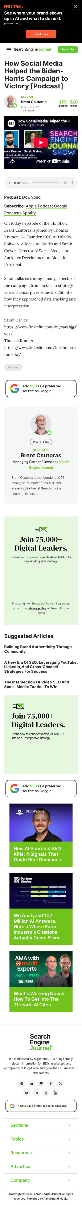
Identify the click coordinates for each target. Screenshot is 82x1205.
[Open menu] (8, 49)
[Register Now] (41, 822)
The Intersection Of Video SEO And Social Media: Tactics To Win (36, 684)
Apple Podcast (39, 206)
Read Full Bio (41, 442)
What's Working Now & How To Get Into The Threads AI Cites (39, 999)
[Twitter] (60, 1083)
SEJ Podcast (13, 367)
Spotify (29, 213)
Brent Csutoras (33, 102)
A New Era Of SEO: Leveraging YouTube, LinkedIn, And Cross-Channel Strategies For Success (41, 667)
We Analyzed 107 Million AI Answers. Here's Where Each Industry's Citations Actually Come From (36, 926)
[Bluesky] (26, 1093)
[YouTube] (41, 1083)
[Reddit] (46, 1093)
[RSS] (55, 1093)
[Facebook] (50, 1083)
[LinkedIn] (31, 1083)
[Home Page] (33, 49)
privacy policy (37, 608)
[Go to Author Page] (10, 101)
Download (31, 197)
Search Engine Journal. (47, 1194)
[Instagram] (36, 1093)
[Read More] (41, 890)
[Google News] (21, 1083)
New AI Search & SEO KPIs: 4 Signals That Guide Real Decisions (37, 854)
